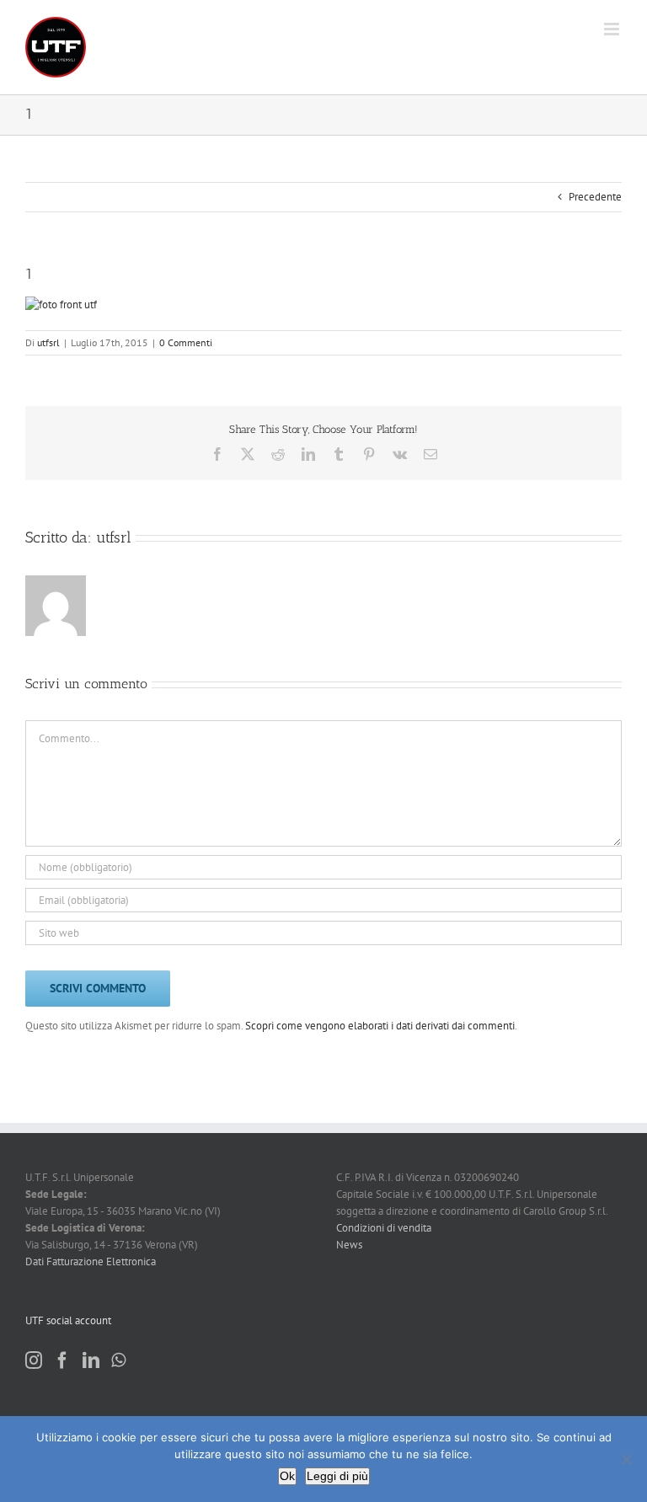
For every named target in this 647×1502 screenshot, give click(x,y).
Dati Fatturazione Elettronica (90, 1261)
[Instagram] (33, 1360)
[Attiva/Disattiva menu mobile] (613, 29)
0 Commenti (185, 342)
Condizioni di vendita (383, 1228)
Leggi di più (337, 1476)
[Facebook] (62, 1360)
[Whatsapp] (118, 1360)
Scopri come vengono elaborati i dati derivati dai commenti (380, 1025)
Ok (287, 1476)
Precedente (595, 197)
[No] (626, 1459)
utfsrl (48, 342)
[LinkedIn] (91, 1360)
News (349, 1244)
